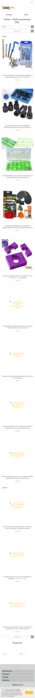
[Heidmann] (26, 654)
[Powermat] (9, 654)
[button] (17, 671)
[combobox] (17, 26)
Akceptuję (29, 692)
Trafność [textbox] (4, 26)
